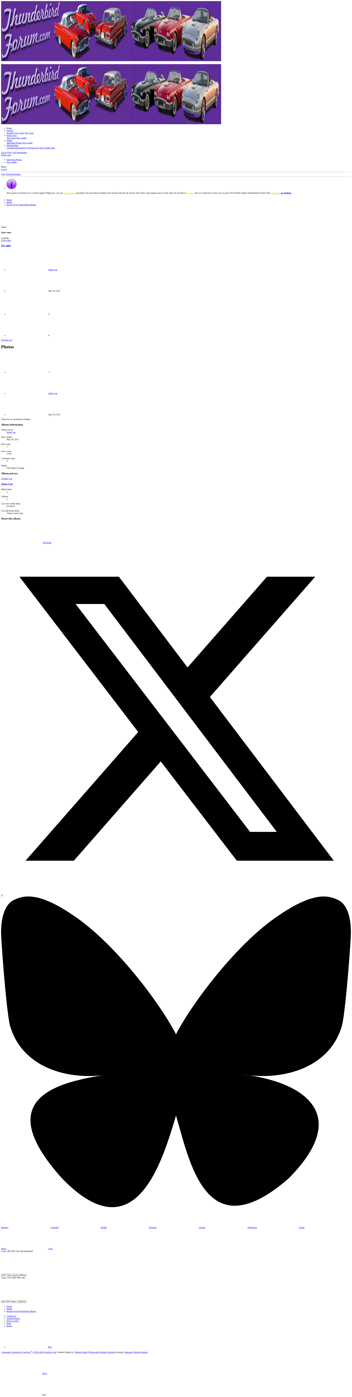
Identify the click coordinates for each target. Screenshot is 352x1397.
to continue (281, 193)
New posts (29, 133)
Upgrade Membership (16, 148)
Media (9, 140)
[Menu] (2, 63)
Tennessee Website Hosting (136, 1352)
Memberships (12, 145)
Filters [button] (3, 227)
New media (21, 138)
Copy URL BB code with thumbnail (17, 1251)
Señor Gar (52, 270)
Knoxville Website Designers (102, 1352)
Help (9, 1323)
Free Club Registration (11, 174)
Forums (10, 130)
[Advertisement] (70, 216)
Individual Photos (14, 143)
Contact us (11, 1316)
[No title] (6, 245)
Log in (4, 169)
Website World (81, 1352)
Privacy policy (13, 1321)
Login (21, 133)
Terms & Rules (13, 1318)
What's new (12, 135)
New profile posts (47, 148)
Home (9, 128)
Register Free (12, 133)
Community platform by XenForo (29, 1352)
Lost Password (32, 148)
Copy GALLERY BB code (13, 1278)
